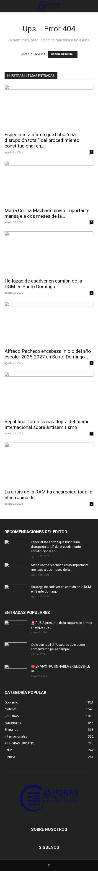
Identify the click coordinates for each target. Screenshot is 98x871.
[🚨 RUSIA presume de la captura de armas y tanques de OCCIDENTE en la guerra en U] (16, 628)
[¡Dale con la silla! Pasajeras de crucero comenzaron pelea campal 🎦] (16, 650)
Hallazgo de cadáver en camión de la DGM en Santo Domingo (43, 283)
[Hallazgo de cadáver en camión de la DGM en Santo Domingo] (49, 253)
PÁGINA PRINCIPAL (62, 54)
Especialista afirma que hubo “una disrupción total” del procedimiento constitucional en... (42, 140)
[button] (7, 6)
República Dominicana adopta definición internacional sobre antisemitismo (47, 424)
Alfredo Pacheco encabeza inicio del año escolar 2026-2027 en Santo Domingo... (48, 354)
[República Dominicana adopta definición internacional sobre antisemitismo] (49, 394)
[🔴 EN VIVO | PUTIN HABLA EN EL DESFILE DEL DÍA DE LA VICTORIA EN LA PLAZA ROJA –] (16, 672)
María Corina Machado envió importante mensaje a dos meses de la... (47, 213)
